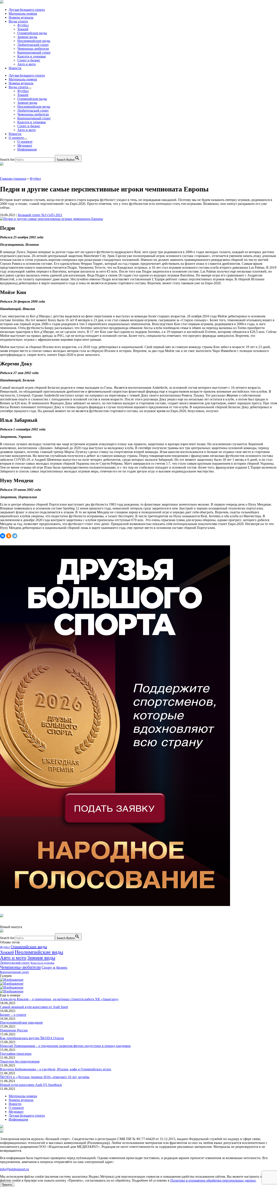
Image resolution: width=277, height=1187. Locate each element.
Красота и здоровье (31, 56)
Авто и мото (26, 64)
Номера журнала (21, 17)
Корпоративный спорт (34, 52)
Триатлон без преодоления (19, 1061)
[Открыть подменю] (29, 88)
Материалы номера (23, 13)
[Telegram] (14, 535)
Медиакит (24, 145)
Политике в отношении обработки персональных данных (213, 1180)
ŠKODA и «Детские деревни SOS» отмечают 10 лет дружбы (44, 1077)
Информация (27, 149)
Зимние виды (27, 37)
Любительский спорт (33, 45)
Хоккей (22, 29)
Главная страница (13, 178)
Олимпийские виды (32, 33)
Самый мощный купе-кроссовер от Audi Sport (34, 1007)
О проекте (16, 138)
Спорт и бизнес (28, 60)
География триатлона (15, 1053)
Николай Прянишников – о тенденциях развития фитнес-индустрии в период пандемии (65, 1046)
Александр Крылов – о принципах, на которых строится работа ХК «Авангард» (59, 999)
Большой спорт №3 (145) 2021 (40, 215)
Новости (15, 68)
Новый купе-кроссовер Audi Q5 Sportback (31, 1085)
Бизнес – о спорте (13, 1015)
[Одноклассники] (8, 535)
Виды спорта (18, 21)
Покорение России (14, 1030)
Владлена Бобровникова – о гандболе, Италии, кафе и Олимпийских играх (55, 1069)
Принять (7, 1184)
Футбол (23, 25)
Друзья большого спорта (27, 9)
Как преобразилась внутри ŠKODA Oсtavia (32, 1038)
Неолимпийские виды (33, 41)
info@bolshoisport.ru (14, 1169)
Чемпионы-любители (33, 48)
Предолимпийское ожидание (21, 1022)
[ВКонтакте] (2, 535)
